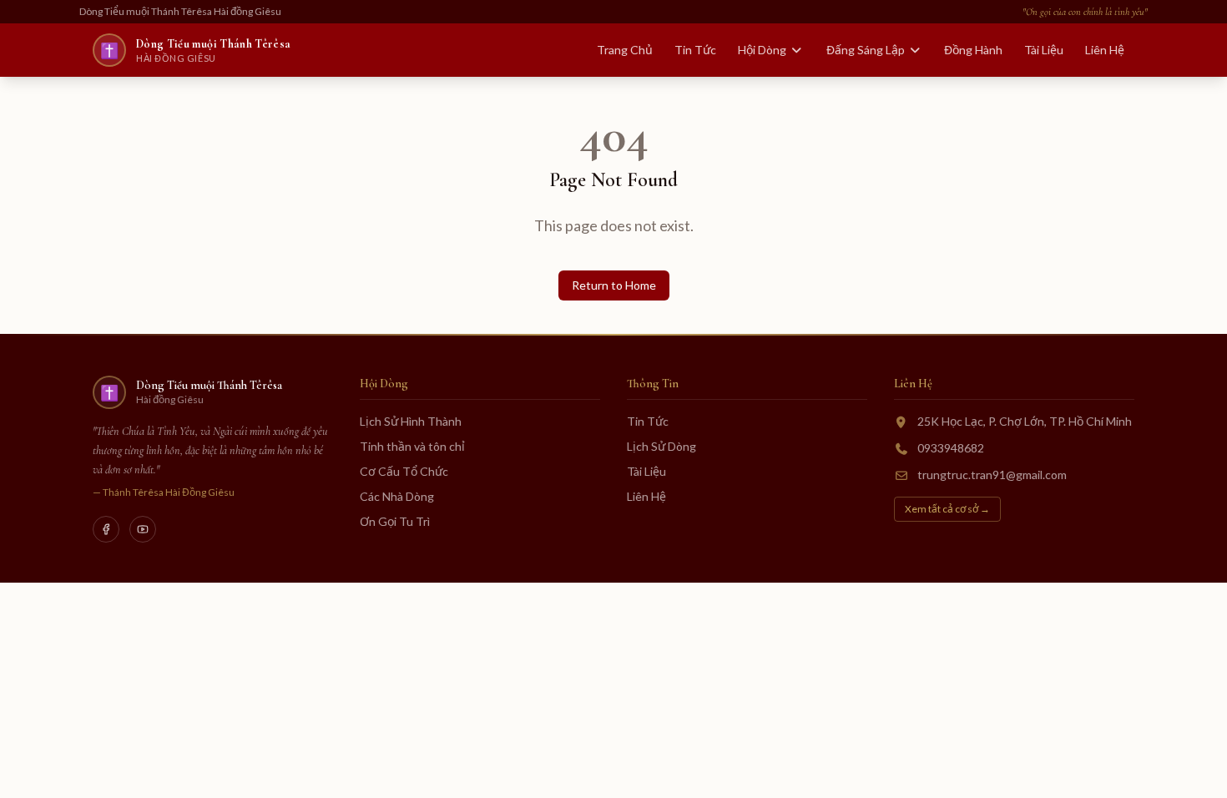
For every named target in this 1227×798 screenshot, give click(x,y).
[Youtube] (142, 529)
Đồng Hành (973, 50)
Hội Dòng (762, 50)
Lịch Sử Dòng (661, 446)
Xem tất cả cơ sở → (947, 509)
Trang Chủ (625, 50)
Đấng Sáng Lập (865, 50)
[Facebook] (106, 529)
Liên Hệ (1104, 50)
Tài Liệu (1043, 50)
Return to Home (614, 285)
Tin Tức (695, 50)
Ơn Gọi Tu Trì (395, 521)
